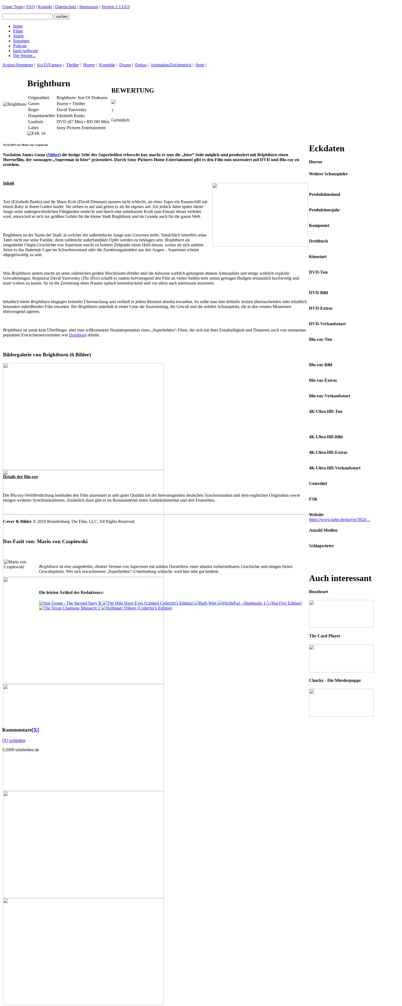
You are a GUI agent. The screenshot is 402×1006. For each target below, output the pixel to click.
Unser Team (12, 6)
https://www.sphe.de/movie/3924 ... (339, 519)
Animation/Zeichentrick (170, 65)
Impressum (88, 6)
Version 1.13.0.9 (115, 6)
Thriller (72, 65)
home (18, 26)
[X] (35, 730)
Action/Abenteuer (17, 65)
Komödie (107, 65)
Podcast (20, 45)
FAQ (30, 6)
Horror (89, 65)
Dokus (141, 65)
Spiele (18, 36)
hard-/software (25, 50)
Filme (18, 31)
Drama (125, 65)
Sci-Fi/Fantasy (49, 65)
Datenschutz (65, 6)
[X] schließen (13, 740)
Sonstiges (21, 41)
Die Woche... (24, 55)
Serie (200, 65)
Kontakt (45, 6)
